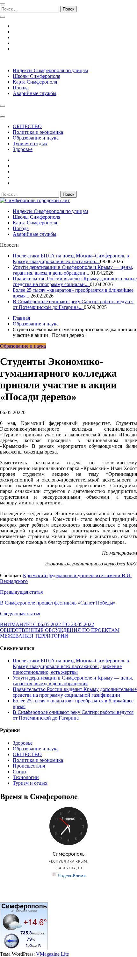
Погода (21, 87)
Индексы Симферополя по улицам (50, 70)
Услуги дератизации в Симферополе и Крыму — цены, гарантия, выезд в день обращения (73, 680)
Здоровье (22, 149)
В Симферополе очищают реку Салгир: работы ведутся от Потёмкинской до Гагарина (73, 715)
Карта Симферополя (35, 82)
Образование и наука (36, 137)
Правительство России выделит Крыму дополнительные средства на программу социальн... (75, 281)
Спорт (19, 771)
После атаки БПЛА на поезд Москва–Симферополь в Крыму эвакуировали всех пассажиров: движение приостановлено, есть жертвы (71, 666)
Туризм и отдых (30, 143)
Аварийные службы (34, 93)
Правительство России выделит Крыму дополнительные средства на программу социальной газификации (75, 692)
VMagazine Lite (52, 954)
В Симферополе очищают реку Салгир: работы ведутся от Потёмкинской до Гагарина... (73, 304)
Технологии (26, 777)
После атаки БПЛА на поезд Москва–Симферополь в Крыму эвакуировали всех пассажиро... (71, 258)
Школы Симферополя (36, 76)
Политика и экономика (38, 132)
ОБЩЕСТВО (27, 126)
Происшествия (29, 766)
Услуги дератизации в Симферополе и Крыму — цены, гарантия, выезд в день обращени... (73, 270)
